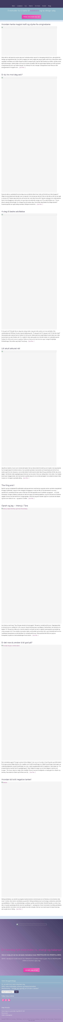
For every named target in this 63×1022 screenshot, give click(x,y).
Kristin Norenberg (31, 2)
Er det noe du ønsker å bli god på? (17, 642)
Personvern (5, 1013)
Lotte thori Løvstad (26, 1019)
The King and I (8, 485)
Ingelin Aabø (42, 1019)
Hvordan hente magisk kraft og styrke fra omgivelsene (26, 24)
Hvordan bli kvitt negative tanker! (16, 779)
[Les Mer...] (22, 67)
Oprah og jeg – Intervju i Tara (15, 506)
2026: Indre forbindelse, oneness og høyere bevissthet (19, 986)
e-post (11, 1011)
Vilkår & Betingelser (7, 1015)
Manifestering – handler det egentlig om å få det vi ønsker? (20, 988)
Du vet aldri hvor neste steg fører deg (13, 984)
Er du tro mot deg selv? (12, 74)
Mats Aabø (33, 1020)
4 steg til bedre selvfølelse (13, 211)
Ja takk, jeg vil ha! (31, 970)
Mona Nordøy (50, 1019)
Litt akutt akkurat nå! (11, 348)
